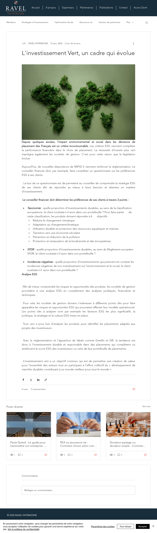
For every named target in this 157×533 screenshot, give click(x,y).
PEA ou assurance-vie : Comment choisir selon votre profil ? (78, 444)
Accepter (142, 526)
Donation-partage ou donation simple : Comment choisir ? (127, 444)
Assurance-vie (85, 22)
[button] (146, 22)
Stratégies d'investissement (35, 22)
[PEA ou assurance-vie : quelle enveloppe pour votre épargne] (78, 424)
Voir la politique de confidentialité (23, 529)
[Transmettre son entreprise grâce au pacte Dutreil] (29, 424)
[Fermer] (153, 526)
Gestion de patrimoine (109, 22)
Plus (128, 22)
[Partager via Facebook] (23, 379)
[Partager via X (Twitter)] (30, 379)
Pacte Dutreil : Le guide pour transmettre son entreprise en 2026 (28, 444)
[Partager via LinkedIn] (38, 379)
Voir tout (146, 406)
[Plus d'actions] (133, 43)
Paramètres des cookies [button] (103, 526)
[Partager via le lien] (45, 379)
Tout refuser (125, 526)
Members (11, 22)
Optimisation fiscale (63, 22)
